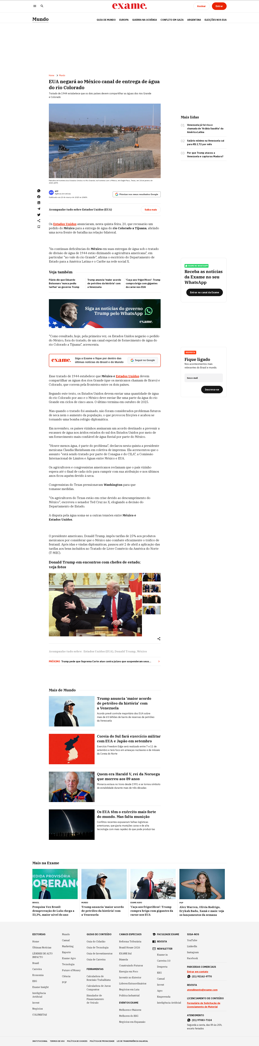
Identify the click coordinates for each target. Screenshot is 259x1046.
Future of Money (71, 970)
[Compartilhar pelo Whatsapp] (39, 191)
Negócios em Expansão (132, 1021)
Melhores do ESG (128, 1015)
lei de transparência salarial (132, 1041)
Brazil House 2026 (129, 947)
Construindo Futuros (131, 965)
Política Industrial (129, 995)
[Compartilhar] (159, 639)
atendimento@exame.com (202, 989)
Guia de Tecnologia (98, 947)
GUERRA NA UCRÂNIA (144, 19)
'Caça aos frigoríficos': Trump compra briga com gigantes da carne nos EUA (143, 283)
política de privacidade (102, 1041)
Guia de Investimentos (99, 953)
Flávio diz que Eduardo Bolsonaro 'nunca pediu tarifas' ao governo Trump (64, 283)
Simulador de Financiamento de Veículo (95, 999)
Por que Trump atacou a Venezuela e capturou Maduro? (205, 154)
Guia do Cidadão (96, 941)
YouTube (192, 940)
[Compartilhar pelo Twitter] (39, 215)
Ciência (66, 976)
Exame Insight (40, 987)
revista (162, 941)
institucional (40, 1041)
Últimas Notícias (41, 947)
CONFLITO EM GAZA (172, 19)
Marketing (68, 946)
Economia (38, 975)
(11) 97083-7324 (202, 1020)
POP (64, 982)
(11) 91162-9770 (202, 976)
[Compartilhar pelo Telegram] (39, 209)
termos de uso (57, 1041)
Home (51, 75)
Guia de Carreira (96, 959)
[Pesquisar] (42, 6)
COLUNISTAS (39, 1014)
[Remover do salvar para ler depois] (39, 227)
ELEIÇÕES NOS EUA (216, 19)
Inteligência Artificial (39, 995)
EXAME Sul (125, 953)
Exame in (162, 954)
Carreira (37, 969)
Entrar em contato (197, 971)
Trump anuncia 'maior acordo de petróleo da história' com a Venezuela (104, 283)
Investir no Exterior (130, 977)
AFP (56, 191)
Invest (35, 1002)
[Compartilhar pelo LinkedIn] (39, 203)
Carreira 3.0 (164, 960)
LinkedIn (192, 946)
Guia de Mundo (106, 19)
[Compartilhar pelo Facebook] (39, 197)
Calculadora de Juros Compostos (99, 987)
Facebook (192, 958)
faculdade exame (168, 934)
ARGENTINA (194, 19)
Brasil (35, 963)
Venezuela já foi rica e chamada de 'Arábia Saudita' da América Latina (205, 128)
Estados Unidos (127, 376)
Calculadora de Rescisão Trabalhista (99, 978)
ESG (34, 981)
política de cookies (77, 1041)
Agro (159, 990)
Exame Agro (69, 958)
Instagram (193, 952)
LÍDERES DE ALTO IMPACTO (42, 955)
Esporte (66, 952)
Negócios (37, 1008)
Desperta (162, 966)
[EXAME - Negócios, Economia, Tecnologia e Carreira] (129, 6)
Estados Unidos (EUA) (98, 651)
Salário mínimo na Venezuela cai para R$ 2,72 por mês (205, 142)
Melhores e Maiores (130, 1009)
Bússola (123, 959)
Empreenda (163, 996)
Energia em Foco (128, 971)
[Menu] (34, 6)
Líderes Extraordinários (132, 983)
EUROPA (124, 19)
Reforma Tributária (130, 941)
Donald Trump (125, 651)
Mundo (40, 19)
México (142, 651)
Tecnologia (68, 964)
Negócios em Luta (129, 989)
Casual (66, 940)
